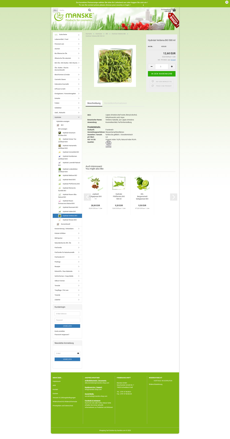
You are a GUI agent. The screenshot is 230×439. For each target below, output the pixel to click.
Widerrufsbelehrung (155, 384)
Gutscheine (63, 34)
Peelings (57, 262)
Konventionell (65, 224)
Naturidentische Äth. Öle (63, 243)
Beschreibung (94, 103)
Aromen (57, 49)
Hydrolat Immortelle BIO (70, 152)
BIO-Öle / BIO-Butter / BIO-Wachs (66, 63)
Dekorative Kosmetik (62, 84)
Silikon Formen (60, 281)
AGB (54, 385)
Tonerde (57, 295)
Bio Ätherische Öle (61, 53)
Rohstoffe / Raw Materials (63, 271)
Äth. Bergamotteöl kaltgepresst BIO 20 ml (142, 196)
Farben (57, 103)
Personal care (59, 44)
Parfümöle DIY (60, 257)
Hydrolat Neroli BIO (69, 179)
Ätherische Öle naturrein (63, 58)
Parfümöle (58, 247)
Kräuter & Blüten (60, 233)
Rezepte (57, 266)
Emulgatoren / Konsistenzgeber (65, 93)
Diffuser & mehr (60, 89)
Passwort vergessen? (62, 334)
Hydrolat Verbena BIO (69, 216)
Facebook (88, 400)
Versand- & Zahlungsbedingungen (64, 397)
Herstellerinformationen (115, 103)
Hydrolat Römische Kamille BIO (67, 189)
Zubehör (57, 300)
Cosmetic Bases (60, 79)
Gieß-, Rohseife (60, 112)
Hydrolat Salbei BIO (69, 211)
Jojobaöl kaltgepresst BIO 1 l (95, 196)
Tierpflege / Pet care (61, 290)
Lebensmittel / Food (61, 39)
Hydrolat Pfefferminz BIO (71, 184)
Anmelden (67, 326)
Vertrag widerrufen (163, 381)
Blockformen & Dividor (62, 75)
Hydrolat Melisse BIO (69, 175)
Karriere (55, 393)
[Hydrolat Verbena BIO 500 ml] (115, 66)
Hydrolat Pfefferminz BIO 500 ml (119, 196)
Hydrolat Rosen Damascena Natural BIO (66, 202)
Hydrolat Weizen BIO (69, 220)
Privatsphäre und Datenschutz (63, 406)
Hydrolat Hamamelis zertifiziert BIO (67, 147)
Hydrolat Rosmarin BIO (70, 207)
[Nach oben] (223, 435)
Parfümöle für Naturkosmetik (64, 252)
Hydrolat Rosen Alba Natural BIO (67, 196)
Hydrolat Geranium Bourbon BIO (66, 134)
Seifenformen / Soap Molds (64, 276)
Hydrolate (58, 117)
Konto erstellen (60, 331)
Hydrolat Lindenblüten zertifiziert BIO (68, 170)
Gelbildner (58, 108)
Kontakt (55, 389)
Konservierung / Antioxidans (64, 229)
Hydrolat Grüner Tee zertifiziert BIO (67, 140)
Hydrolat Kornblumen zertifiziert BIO (67, 157)
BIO (62, 125)
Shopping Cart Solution (107, 430)
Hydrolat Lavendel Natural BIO (69, 164)
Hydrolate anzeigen (62, 121)
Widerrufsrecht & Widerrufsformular (65, 401)
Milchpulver (58, 238)
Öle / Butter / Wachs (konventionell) (61, 69)
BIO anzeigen (62, 129)
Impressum (56, 381)
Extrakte (57, 98)
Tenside (57, 285)
